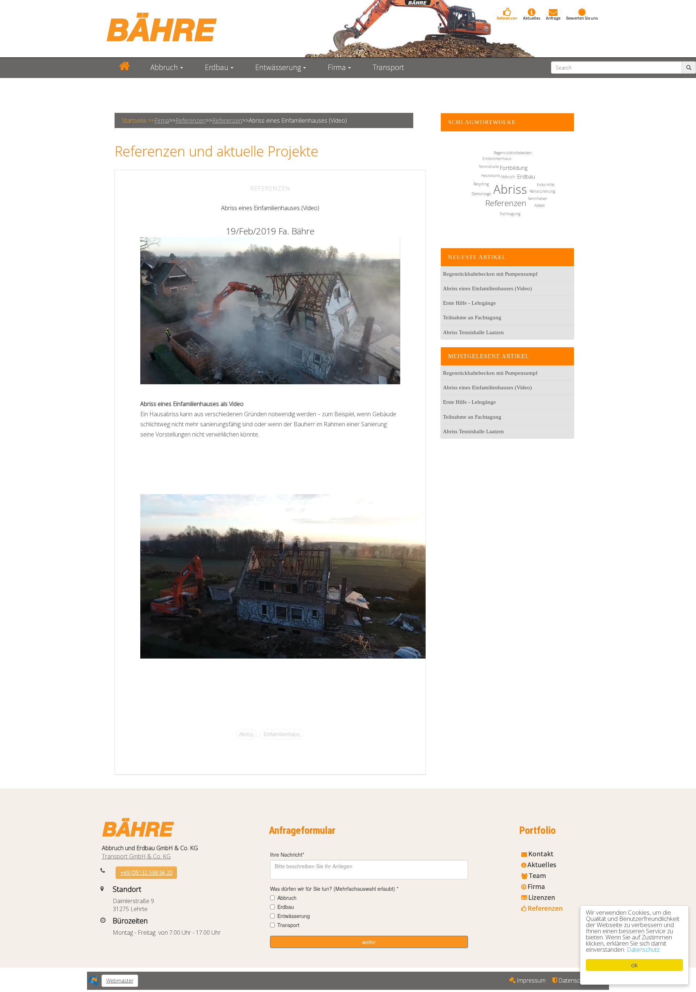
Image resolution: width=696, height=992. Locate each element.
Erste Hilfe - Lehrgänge (469, 303)
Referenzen (190, 120)
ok (634, 965)
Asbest (539, 205)
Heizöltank (490, 175)
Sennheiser (537, 198)
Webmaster (119, 980)
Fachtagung (510, 213)
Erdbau (526, 176)
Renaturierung (542, 191)
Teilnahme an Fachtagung (472, 317)
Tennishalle (489, 166)
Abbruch (508, 176)
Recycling (481, 183)
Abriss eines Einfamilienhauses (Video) (270, 208)
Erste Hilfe (545, 184)
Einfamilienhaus (282, 734)
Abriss (246, 734)
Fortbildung (513, 167)
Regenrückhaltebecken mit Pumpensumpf (490, 274)
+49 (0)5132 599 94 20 (146, 872)
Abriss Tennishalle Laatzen (473, 332)
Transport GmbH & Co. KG (136, 856)
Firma (161, 120)
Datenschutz (643, 950)
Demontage (481, 193)
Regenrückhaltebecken (513, 152)
